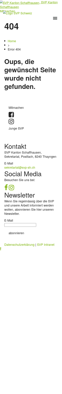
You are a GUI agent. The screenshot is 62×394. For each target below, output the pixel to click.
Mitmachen (16, 107)
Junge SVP (16, 128)
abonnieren (16, 233)
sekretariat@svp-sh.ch (19, 167)
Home (12, 41)
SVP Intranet (45, 244)
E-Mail (8, 220)
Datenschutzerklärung (19, 244)
